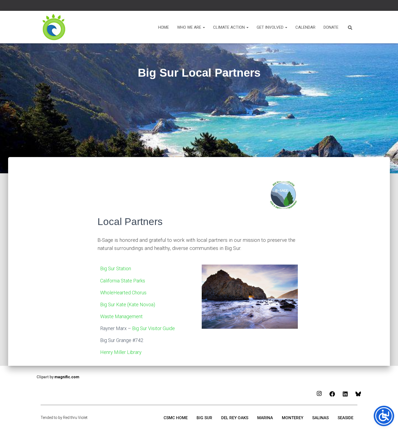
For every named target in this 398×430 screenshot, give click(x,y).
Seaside (345, 417)
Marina (265, 417)
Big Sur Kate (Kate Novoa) (128, 304)
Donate (331, 27)
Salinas (320, 417)
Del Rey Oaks (234, 417)
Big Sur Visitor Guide (153, 328)
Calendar (305, 27)
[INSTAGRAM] (319, 395)
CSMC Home (176, 417)
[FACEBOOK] (332, 395)
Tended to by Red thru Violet (64, 417)
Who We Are (189, 27)
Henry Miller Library (121, 352)
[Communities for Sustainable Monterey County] (54, 27)
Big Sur (204, 417)
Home (163, 27)
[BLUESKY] (358, 395)
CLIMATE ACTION (229, 27)
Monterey (292, 417)
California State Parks (123, 281)
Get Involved (271, 27)
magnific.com (66, 377)
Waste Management (122, 316)
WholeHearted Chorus (123, 292)
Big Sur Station (115, 268)
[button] (203, 27)
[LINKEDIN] (345, 395)
